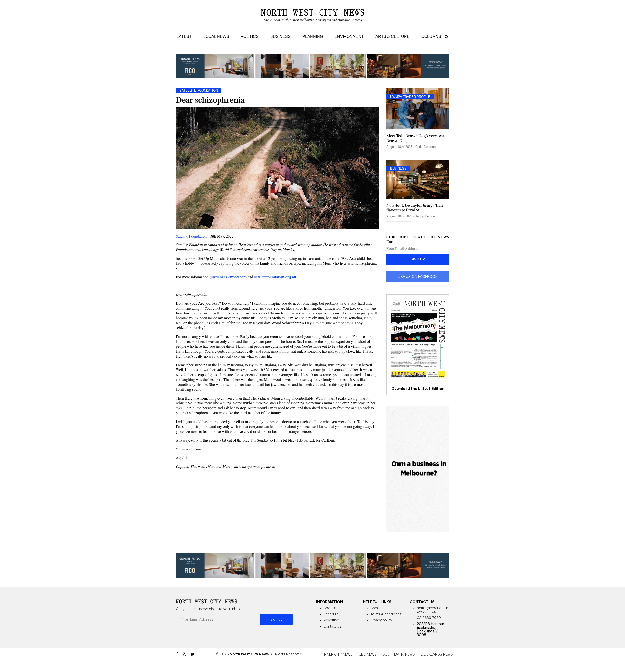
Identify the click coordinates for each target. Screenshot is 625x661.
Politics (250, 36)
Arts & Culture (392, 36)
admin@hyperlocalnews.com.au (432, 610)
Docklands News (437, 654)
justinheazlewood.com (228, 277)
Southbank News (399, 654)
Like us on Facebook (418, 276)
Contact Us (332, 626)
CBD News (367, 654)
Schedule (331, 614)
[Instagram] (184, 654)
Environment (349, 36)
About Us (331, 608)
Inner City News (338, 654)
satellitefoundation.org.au (275, 277)
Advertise (331, 620)
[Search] (445, 36)
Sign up (418, 259)
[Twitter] (192, 654)
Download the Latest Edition (417, 388)
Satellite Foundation (191, 235)
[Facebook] (177, 654)
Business (280, 36)
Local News (216, 36)
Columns (431, 36)
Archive (376, 608)
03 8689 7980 (429, 618)
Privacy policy (381, 620)
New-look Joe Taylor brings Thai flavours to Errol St (414, 207)
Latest (184, 36)
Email (391, 241)
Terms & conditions (385, 614)
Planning (312, 36)
